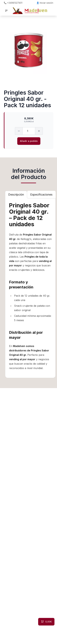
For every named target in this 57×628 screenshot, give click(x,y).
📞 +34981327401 (13, 2)
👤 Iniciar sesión (44, 2)
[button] (6, 10)
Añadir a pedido (29, 141)
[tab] (16, 194)
